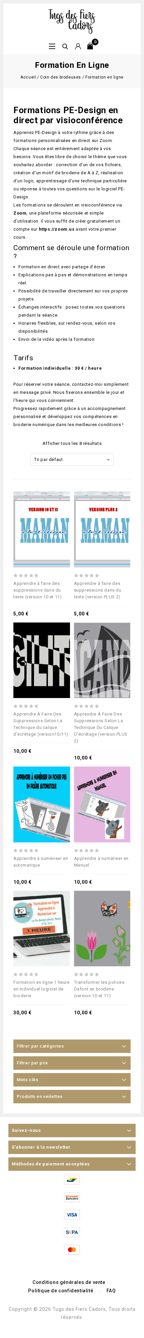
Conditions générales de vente (68, 1282)
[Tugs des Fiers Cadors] (72, 21)
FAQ (111, 1290)
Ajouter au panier (41, 511)
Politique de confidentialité (60, 1290)
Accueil (28, 77)
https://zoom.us (57, 229)
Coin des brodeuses (60, 77)
